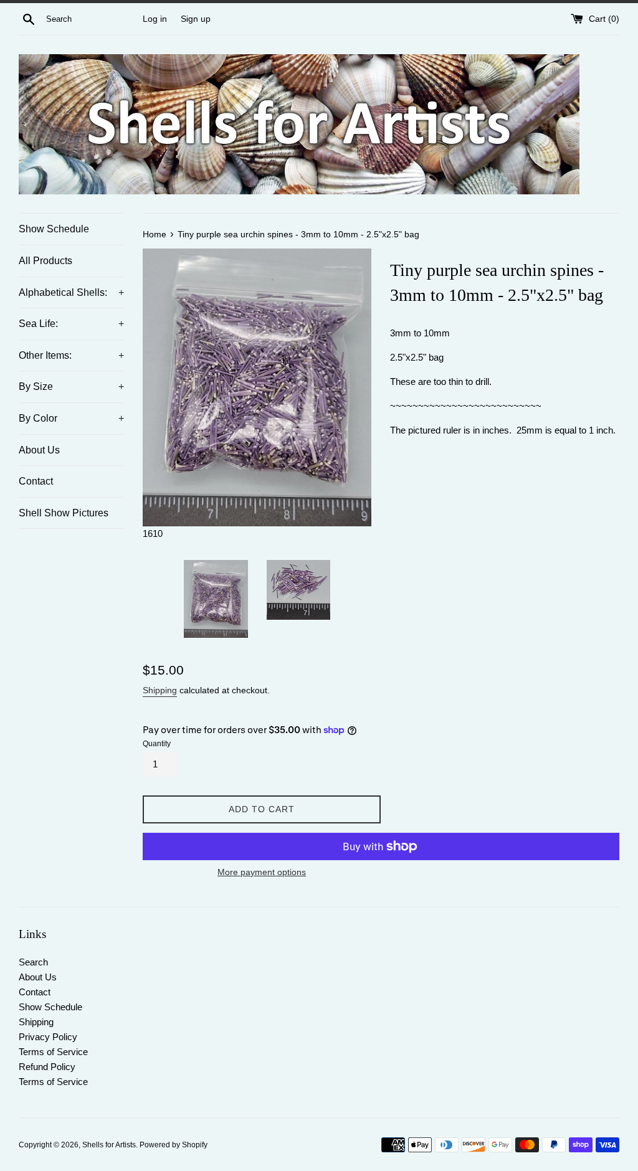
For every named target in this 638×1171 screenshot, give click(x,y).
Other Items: (71, 355)
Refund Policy (47, 1066)
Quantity (157, 743)
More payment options (261, 872)
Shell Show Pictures (63, 513)
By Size (71, 386)
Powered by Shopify (173, 1144)
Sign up (196, 19)
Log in (155, 19)
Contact (36, 481)
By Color (71, 418)
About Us (39, 450)
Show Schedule (54, 229)
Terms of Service (53, 1051)
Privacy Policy (48, 1036)
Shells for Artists (109, 1144)
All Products (45, 260)
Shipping (160, 690)
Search (33, 962)
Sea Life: (71, 323)
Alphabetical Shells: (71, 292)
